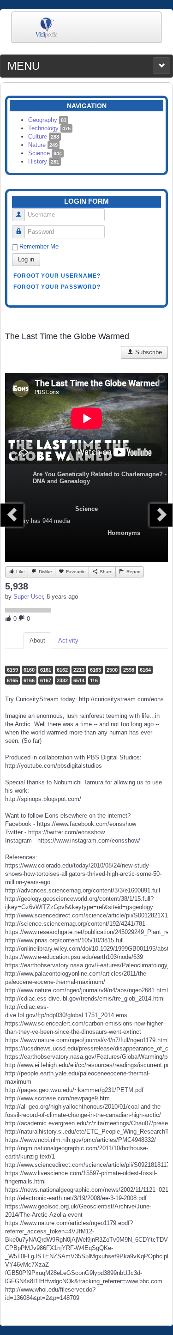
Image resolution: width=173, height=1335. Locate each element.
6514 (78, 680)
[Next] (161, 515)
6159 (12, 670)
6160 (29, 670)
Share (105, 571)
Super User (28, 596)
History (43, 161)
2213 (78, 670)
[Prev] (12, 515)
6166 (29, 680)
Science (45, 153)
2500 (112, 670)
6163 (95, 670)
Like (20, 571)
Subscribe (147, 352)
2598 (128, 670)
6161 (45, 670)
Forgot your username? (57, 276)
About (37, 640)
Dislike (44, 571)
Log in (26, 259)
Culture (43, 136)
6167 (45, 680)
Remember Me (39, 246)
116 (94, 680)
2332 (62, 680)
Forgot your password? (57, 287)
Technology (49, 128)
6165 (12, 680)
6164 (145, 670)
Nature (43, 144)
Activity (68, 640)
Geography (47, 119)
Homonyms (123, 532)
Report (133, 571)
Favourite (75, 571)
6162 (62, 670)
